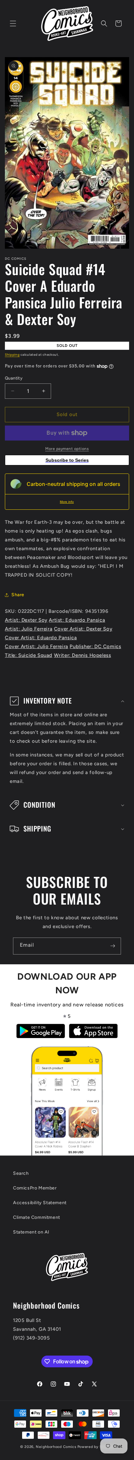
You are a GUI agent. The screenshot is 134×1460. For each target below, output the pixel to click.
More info (67, 502)
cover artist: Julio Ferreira (36, 646)
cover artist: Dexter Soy (83, 629)
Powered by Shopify (95, 1447)
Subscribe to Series (67, 460)
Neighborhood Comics (56, 1447)
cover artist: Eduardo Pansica (41, 638)
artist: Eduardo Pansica (77, 620)
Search (21, 1173)
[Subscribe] (112, 946)
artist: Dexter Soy (26, 620)
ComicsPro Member (35, 1188)
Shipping (12, 354)
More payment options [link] (67, 448)
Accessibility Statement (40, 1202)
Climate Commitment (36, 1217)
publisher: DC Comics (95, 646)
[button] (13, 23)
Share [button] (17, 595)
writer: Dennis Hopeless (82, 655)
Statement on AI (31, 1232)
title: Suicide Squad (28, 655)
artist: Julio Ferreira (28, 629)
